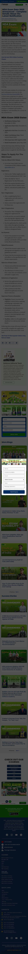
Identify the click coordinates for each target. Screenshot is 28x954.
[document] (14, 477)
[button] (24, 454)
